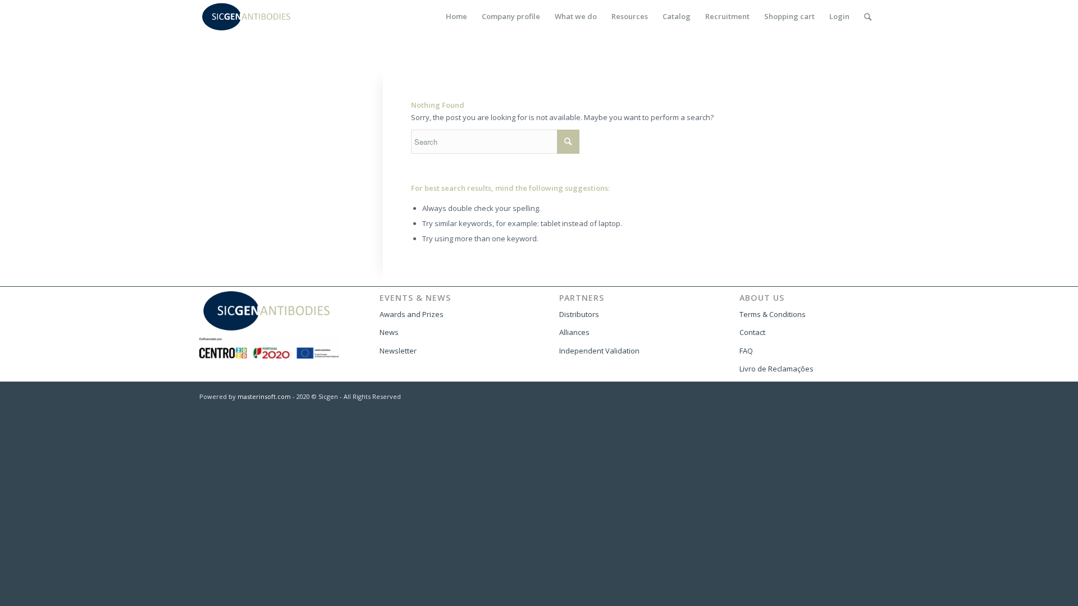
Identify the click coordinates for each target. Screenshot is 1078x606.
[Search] (868, 16)
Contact (752, 332)
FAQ (746, 351)
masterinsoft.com (264, 396)
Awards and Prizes (412, 314)
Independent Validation (599, 351)
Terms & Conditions (772, 314)
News (389, 332)
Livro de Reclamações (776, 369)
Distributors (579, 314)
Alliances (574, 332)
